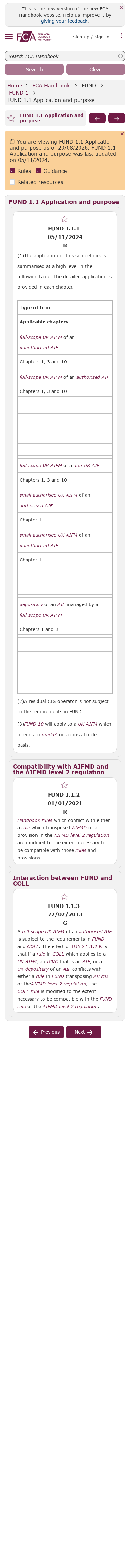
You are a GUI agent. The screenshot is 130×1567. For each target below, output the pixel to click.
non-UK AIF (86, 465)
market (49, 734)
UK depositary (33, 969)
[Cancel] (122, 134)
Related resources (40, 182)
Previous (50, 1032)
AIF (61, 604)
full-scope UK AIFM (41, 337)
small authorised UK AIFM (48, 495)
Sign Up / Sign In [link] (91, 36)
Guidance (55, 171)
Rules (24, 171)
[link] (34, 36)
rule (25, 827)
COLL (33, 946)
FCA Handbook (51, 85)
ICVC (52, 961)
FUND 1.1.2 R (87, 946)
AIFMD (79, 827)
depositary (31, 604)
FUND (89, 85)
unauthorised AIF (39, 347)
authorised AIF (92, 377)
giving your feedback (64, 21)
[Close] (121, 8)
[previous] (97, 118)
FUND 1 (18, 93)
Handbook (28, 820)
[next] (116, 118)
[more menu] (121, 36)
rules (47, 820)
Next (80, 1032)
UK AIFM (87, 724)
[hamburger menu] (9, 37)
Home (14, 85)
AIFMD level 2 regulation (81, 835)
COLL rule (28, 991)
